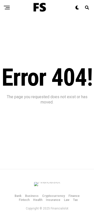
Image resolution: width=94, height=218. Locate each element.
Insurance (53, 200)
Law (66, 200)
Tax (75, 200)
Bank (18, 196)
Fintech (24, 200)
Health (37, 200)
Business (32, 196)
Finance (74, 196)
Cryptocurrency (53, 196)
